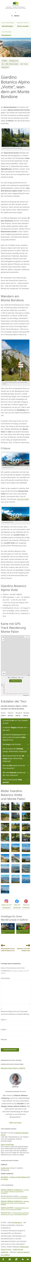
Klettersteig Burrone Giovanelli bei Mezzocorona (8, 949)
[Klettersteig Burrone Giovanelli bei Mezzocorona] (22, 1259)
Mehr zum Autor (15, 1122)
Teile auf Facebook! (17, 906)
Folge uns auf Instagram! (6, 906)
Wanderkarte (6, 35)
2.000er (4, 61)
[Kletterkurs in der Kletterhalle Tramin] (27, 1259)
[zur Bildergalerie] (16, 1259)
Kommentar (5, 978)
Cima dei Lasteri (23, 499)
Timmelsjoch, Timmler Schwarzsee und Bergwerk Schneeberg (15, 1191)
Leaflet (28, 675)
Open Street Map (7, 1144)
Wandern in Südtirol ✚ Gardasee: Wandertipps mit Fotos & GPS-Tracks (15, 7)
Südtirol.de (5, 1168)
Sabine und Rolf (7, 1208)
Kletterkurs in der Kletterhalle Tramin (23, 949)
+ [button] (3, 637)
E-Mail (4, 1029)
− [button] (3, 640)
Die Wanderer (17, 1222)
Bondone (5, 67)
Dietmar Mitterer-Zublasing (11, 1190)
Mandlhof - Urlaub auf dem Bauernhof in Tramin (15, 1178)
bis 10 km (24, 64)
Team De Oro (6, 1213)
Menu (16, 15)
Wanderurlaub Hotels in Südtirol (13, 1068)
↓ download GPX (15, 681)
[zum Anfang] (3, 1259)
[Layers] (3, 673)
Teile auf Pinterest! (26, 906)
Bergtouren (14, 61)
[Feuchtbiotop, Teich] (26, 827)
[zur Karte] (9, 1259)
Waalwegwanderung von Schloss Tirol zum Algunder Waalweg (15, 1203)
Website (4, 1039)
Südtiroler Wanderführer (15, 1134)
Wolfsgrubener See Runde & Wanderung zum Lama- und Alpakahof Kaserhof (15, 1213)
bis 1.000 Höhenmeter (10, 64)
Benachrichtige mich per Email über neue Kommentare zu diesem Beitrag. (15, 1012)
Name (4, 1020)
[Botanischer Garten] (15, 138)
